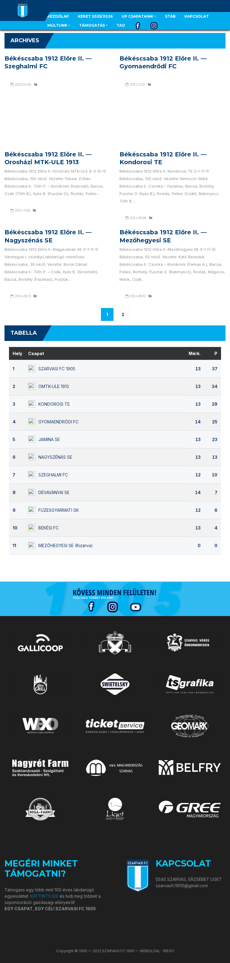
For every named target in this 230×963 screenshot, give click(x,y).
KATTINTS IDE (44, 896)
